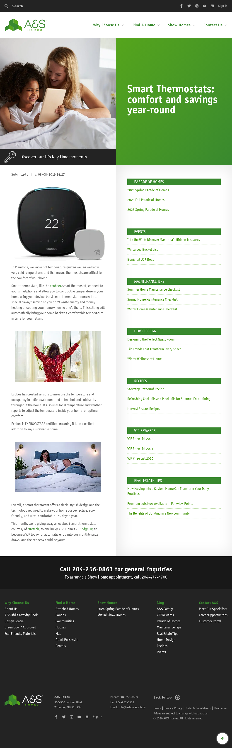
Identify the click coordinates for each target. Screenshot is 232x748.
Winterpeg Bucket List (142, 249)
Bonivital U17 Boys (140, 259)
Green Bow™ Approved (20, 627)
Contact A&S (208, 603)
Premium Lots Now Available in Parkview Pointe (160, 503)
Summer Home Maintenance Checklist (153, 289)
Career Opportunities (213, 615)
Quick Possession (67, 640)
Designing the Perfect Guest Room (151, 339)
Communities (65, 621)
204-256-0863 (92, 569)
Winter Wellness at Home (144, 359)
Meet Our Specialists (213, 609)
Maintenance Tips (169, 627)
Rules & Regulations (198, 708)
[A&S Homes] (26, 25)
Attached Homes (67, 609)
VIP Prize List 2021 (140, 448)
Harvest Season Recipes (143, 409)
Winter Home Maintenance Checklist (152, 309)
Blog (160, 603)
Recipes (162, 646)
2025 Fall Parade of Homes (145, 200)
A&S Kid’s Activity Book (21, 615)
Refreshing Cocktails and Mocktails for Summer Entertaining (168, 399)
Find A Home (143, 24)
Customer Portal (210, 621)
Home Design (166, 640)
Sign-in (222, 5)
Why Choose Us (106, 24)
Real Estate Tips (167, 633)
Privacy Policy (173, 708)
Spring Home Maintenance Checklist (152, 299)
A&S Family (165, 609)
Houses (61, 627)
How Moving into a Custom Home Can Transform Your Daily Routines (168, 491)
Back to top (162, 697)
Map (58, 633)
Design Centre (14, 621)
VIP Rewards (165, 615)
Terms (157, 708)
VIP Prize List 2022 (140, 439)
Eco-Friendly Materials (20, 633)
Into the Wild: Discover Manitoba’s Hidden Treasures (163, 240)
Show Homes (179, 24)
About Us (11, 609)
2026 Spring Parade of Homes (148, 190)
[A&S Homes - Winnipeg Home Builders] (24, 707)
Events (161, 652)
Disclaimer (220, 708)
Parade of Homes (168, 621)
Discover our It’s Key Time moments (53, 156)
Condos (61, 615)
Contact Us (212, 24)
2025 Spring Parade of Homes (148, 209)
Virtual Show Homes (111, 615)
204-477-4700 (154, 577)
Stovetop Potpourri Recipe (145, 389)
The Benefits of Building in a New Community (158, 513)
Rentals (61, 646)
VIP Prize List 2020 (140, 458)
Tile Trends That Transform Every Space (154, 349)
